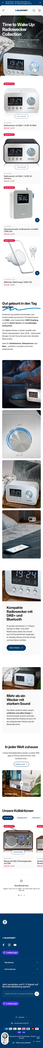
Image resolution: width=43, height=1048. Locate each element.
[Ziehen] (21, 783)
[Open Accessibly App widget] (21, 922)
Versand (38, 1041)
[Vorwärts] (39, 2)
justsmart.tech (9, 279)
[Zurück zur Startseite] (3, 41)
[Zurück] (3, 2)
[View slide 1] (19, 895)
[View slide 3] (24, 895)
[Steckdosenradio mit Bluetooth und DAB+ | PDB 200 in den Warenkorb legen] (37, 220)
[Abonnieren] (37, 994)
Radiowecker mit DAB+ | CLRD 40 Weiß (20, 125)
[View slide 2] (21, 895)
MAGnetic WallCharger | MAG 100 (18, 282)
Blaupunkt (8, 122)
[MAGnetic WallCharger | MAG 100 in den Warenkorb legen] (37, 273)
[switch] (5, 1042)
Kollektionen (11, 41)
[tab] (8, 818)
